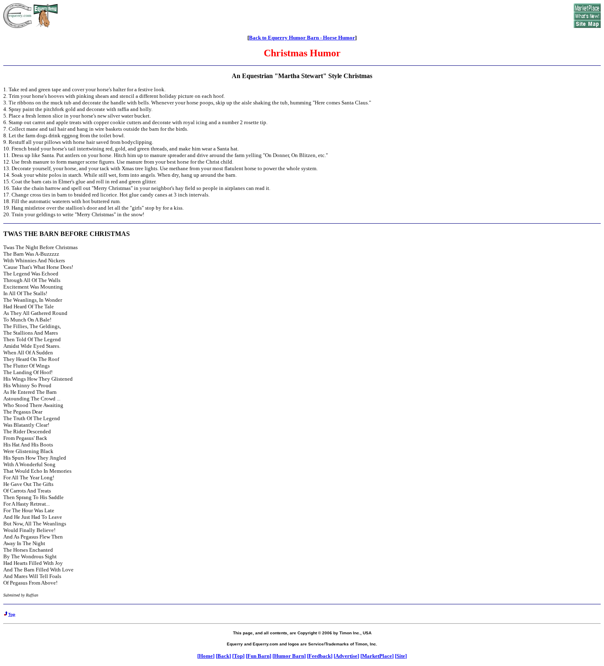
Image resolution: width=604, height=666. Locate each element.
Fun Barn (258, 656)
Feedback (320, 656)
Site (401, 656)
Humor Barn (289, 656)
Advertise (346, 656)
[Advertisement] (316, 15)
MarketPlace (377, 656)
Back (223, 656)
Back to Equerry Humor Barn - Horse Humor (302, 38)
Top (238, 656)
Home (206, 656)
